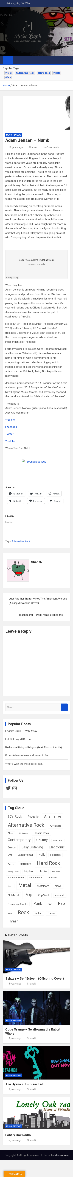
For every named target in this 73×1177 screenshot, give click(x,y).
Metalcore (43, 886)
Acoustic (33, 816)
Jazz (10, 886)
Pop (28, 894)
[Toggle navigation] (17, 60)
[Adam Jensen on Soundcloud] (34, 465)
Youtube (10, 441)
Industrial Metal (16, 877)
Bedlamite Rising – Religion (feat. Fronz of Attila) (33, 747)
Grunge (11, 864)
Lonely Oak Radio (18, 1135)
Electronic (57, 847)
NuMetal (13, 895)
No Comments (51, 147)
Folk (41, 854)
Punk (37, 903)
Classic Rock (41, 833)
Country (42, 840)
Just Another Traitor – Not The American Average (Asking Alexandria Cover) (38, 601)
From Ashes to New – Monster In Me (27, 755)
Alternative (52, 816)
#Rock (8, 73)
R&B (50, 904)
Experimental (25, 854)
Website (10, 419)
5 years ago (15, 983)
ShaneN (33, 147)
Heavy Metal (13, 872)
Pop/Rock (44, 895)
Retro (10, 913)
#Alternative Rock (25, 73)
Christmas (23, 833)
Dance (12, 847)
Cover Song (58, 840)
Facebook (11, 427)
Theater (51, 913)
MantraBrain (62, 1155)
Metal (24, 885)
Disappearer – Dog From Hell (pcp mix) (41, 614)
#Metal (56, 73)
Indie (43, 871)
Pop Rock (59, 895)
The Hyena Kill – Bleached (24, 1084)
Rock (23, 912)
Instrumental (35, 877)
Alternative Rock (21, 541)
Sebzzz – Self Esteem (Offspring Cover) (34, 978)
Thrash (13, 921)
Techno (38, 913)
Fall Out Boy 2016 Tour (18, 739)
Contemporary (19, 840)
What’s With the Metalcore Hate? (24, 763)
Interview (52, 877)
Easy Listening (32, 847)
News (58, 886)
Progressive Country (18, 904)
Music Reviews (13, 135)
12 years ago (16, 147)
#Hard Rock (44, 73)
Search (64, 707)
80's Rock (15, 816)
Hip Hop (29, 871)
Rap (61, 903)
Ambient (55, 825)
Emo (10, 855)
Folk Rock (55, 854)
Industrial (56, 872)
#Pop (8, 77)
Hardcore (25, 864)
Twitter (9, 434)
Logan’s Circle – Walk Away (21, 731)
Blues (10, 833)
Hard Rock (48, 863)
